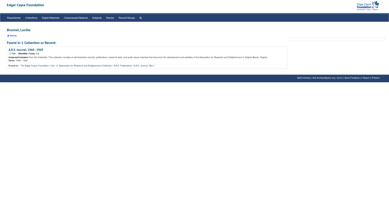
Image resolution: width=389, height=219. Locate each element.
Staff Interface (303, 77)
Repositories (14, 17)
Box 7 (152, 65)
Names (110, 17)
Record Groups (127, 17)
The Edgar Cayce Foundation (34, 65)
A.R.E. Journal (141, 65)
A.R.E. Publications (123, 65)
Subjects (97, 17)
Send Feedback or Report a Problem (362, 77)
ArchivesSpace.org (326, 77)
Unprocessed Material (76, 17)
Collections (31, 17)
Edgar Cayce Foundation (25, 5)
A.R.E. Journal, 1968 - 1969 (26, 50)
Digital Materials (50, 17)
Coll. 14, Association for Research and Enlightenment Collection (81, 65)
